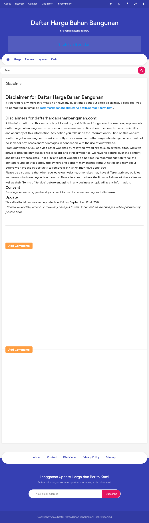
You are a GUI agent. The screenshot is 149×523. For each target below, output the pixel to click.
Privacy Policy (64, 3)
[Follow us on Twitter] (110, 4)
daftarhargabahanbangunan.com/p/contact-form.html (76, 108)
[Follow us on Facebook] (127, 4)
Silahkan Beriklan (74, 44)
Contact (32, 3)
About (7, 3)
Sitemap (19, 3)
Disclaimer (47, 3)
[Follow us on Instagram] (119, 4)
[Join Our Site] (143, 4)
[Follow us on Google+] (135, 4)
